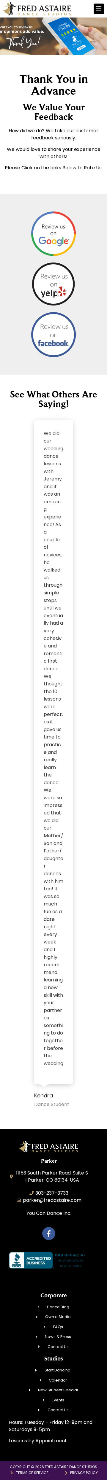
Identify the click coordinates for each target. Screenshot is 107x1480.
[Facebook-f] (48, 1233)
